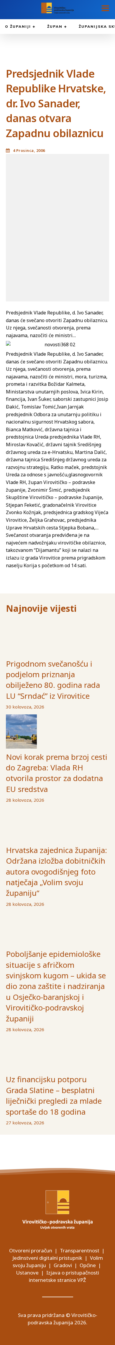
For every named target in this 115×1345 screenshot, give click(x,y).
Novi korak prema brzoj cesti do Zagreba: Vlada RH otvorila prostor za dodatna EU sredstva (56, 773)
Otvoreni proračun (30, 1250)
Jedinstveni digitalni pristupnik (47, 1257)
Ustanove (27, 1272)
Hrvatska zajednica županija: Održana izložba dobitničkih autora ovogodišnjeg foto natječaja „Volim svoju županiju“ (56, 871)
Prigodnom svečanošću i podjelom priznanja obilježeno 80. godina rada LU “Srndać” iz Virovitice (53, 679)
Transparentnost (79, 1250)
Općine (88, 1265)
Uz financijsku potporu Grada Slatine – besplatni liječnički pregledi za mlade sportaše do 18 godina (54, 1095)
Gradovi (63, 1265)
